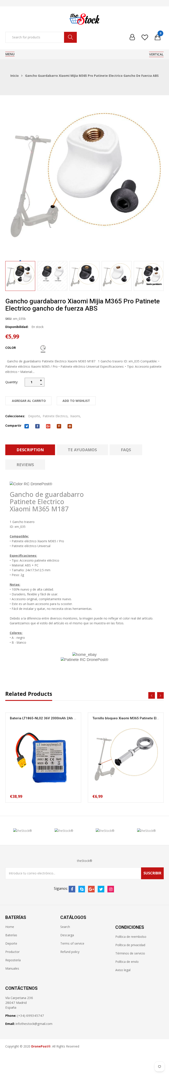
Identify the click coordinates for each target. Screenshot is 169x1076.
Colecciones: (15, 416)
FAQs (126, 449)
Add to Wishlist (76, 401)
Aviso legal (122, 970)
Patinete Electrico (55, 416)
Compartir (13, 425)
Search (65, 927)
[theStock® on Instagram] (110, 889)
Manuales (12, 968)
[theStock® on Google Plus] (91, 889)
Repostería (13, 960)
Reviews (25, 464)
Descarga (67, 935)
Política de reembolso (130, 937)
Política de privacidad (130, 945)
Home (9, 927)
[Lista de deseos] (144, 37)
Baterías (11, 935)
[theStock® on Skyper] (81, 889)
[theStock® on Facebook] (72, 889)
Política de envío (127, 962)
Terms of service (72, 943)
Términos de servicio (130, 953)
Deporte (34, 416)
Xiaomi (75, 416)
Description (30, 449)
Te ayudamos (82, 449)
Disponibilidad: (16, 327)
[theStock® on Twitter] (101, 889)
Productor (12, 952)
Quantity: (11, 382)
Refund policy (69, 952)
